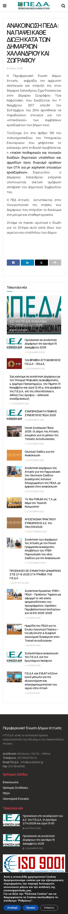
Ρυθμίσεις (49, 907)
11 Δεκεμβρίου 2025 (35, 352)
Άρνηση (30, 907)
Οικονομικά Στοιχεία (16, 798)
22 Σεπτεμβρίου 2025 (36, 531)
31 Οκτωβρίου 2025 (35, 443)
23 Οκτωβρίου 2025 (35, 460)
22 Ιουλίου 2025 (33, 645)
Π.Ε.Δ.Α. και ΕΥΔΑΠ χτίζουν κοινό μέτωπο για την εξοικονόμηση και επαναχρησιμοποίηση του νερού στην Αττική (41, 680)
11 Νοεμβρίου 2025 (20, 403)
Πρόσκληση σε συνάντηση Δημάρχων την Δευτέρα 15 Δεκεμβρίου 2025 (41, 343)
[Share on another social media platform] (55, 263)
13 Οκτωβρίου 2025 (35, 511)
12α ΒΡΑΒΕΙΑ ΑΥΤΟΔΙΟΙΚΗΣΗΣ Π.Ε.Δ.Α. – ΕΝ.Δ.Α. (43, 362)
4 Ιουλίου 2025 (33, 693)
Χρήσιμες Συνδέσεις (15, 787)
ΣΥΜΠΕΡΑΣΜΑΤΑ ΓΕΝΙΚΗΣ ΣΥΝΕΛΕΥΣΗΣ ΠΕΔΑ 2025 (41, 413)
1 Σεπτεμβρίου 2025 (36, 563)
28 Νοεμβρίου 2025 (35, 368)
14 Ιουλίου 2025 (33, 665)
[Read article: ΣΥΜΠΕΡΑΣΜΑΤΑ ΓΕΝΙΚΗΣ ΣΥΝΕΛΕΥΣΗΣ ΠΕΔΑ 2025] (14, 414)
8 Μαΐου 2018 (14, 68)
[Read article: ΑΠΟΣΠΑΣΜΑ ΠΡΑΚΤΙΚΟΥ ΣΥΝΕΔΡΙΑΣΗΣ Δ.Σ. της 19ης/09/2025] (14, 522)
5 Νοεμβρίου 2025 (35, 420)
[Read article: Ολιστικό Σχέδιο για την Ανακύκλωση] (14, 455)
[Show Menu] (4, 5)
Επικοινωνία (10, 782)
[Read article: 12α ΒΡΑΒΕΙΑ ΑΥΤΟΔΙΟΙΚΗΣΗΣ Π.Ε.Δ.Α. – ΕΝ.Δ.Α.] (14, 363)
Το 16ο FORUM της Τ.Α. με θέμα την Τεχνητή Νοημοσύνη (40, 502)
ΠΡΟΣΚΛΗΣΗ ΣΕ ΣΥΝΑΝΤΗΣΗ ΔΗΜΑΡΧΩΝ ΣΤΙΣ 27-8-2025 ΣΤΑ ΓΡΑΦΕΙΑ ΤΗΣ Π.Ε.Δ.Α (35, 574)
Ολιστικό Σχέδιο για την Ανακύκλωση (39, 453)
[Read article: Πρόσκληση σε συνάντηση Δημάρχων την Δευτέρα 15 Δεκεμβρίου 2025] (14, 343)
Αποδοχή (12, 907)
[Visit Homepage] (34, 5)
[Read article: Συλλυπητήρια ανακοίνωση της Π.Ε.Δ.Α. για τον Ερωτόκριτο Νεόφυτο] (14, 656)
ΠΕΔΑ (6, 793)
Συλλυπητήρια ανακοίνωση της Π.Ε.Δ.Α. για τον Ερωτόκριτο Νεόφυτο (41, 656)
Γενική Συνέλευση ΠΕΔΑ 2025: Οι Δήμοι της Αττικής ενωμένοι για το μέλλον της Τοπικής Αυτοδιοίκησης (42, 433)
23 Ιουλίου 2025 (33, 618)
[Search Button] (63, 5)
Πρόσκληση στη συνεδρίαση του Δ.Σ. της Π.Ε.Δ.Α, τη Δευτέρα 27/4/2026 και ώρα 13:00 (31, 321)
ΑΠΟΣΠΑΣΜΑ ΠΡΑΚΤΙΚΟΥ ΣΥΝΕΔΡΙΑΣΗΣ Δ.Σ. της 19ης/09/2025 (40, 522)
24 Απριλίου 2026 (19, 330)
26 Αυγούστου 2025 (20, 583)
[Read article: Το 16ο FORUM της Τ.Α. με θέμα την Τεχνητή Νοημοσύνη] (14, 502)
